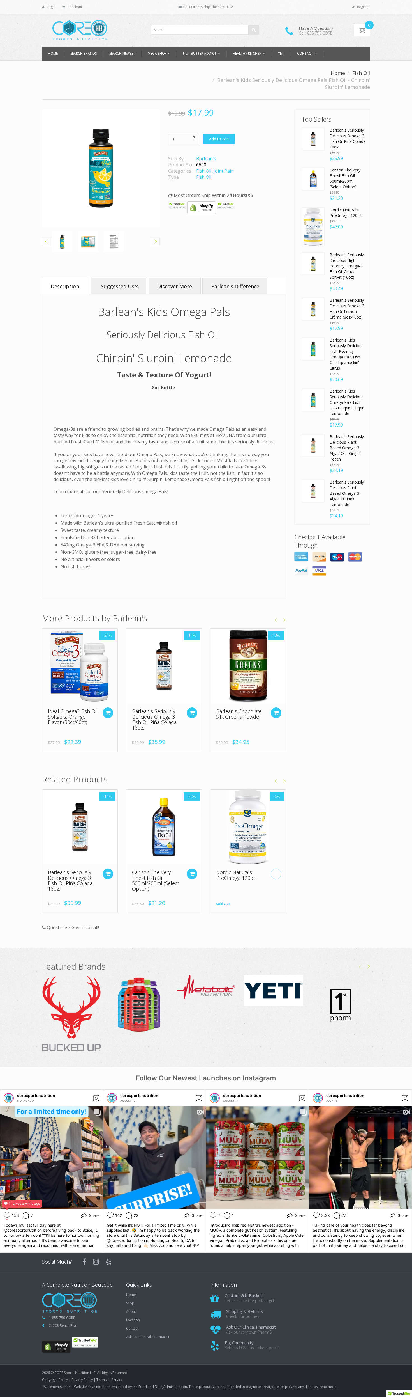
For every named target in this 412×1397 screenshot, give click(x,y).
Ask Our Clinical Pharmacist (147, 1337)
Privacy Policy (82, 1379)
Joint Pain (224, 171)
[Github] (108, 1262)
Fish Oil (361, 73)
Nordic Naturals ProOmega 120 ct (236, 875)
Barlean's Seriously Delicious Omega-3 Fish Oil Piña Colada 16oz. (154, 719)
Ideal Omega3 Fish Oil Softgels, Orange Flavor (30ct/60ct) (73, 717)
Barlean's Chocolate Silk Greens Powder (239, 714)
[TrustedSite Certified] (177, 205)
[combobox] (205, 30)
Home (338, 73)
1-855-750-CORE (62, 1317)
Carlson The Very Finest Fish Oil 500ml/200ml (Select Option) (155, 880)
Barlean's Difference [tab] (235, 286)
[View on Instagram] (96, 1098)
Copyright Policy (55, 1379)
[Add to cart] (192, 712)
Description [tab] (65, 286)
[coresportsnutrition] (9, 1098)
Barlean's (206, 158)
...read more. (327, 1386)
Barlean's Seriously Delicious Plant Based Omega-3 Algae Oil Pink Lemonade (347, 493)
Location (133, 1320)
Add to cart (219, 138)
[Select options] (108, 712)
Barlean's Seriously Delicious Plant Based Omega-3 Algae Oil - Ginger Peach (347, 448)
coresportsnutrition (36, 1095)
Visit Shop (71, 1014)
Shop (130, 1303)
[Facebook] (84, 1262)
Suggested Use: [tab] (118, 286)
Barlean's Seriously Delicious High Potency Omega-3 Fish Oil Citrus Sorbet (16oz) (347, 266)
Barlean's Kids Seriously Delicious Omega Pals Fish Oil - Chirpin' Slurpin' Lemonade (347, 402)
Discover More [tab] (174, 286)
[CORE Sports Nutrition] (79, 28)
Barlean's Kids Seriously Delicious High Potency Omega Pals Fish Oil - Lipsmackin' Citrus (347, 354)
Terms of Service (109, 1379)
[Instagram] (96, 1262)
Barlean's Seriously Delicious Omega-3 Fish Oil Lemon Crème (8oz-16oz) (347, 308)
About (131, 1311)
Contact (132, 1328)
